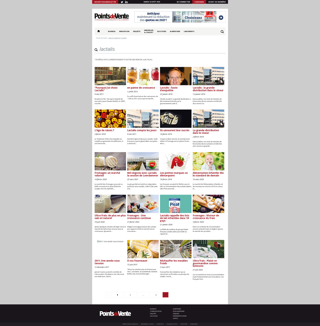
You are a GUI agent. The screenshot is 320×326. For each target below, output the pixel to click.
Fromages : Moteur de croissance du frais (206, 217)
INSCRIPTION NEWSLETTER (105, 2)
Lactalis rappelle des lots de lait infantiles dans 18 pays (174, 218)
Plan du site (172, 324)
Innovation (124, 31)
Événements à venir (179, 316)
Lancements (189, 31)
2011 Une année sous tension (107, 262)
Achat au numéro (217, 2)
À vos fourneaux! (137, 260)
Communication (156, 311)
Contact (160, 324)
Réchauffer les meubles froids (174, 262)
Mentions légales (130, 324)
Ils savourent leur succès (174, 130)
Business (111, 31)
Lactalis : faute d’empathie (169, 89)
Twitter (183, 324)
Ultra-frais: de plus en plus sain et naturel (110, 217)
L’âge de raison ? (104, 130)
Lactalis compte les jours (141, 130)
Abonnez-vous (147, 324)
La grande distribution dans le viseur (206, 132)
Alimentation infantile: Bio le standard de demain (208, 174)
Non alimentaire (178, 311)
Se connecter (183, 2)
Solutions (161, 31)
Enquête (136, 31)
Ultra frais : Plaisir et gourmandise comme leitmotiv (205, 263)
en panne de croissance (141, 87)
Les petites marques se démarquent (174, 174)
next (165, 295)
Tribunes (176, 314)
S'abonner (199, 2)
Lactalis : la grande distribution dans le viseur (208, 89)
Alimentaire (175, 31)
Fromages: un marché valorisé (107, 174)
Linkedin (194, 324)
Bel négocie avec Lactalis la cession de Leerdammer (142, 174)
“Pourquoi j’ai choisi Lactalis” (106, 89)
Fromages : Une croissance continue (139, 217)
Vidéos (175, 318)
